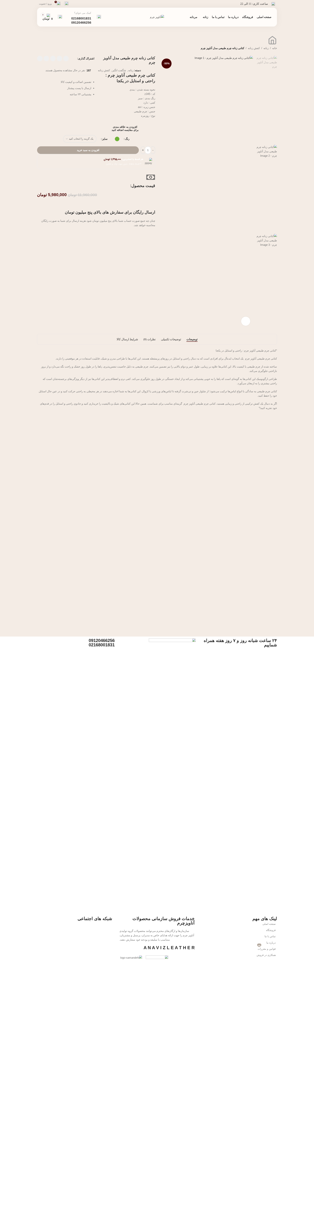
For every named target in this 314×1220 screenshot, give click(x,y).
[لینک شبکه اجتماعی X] (59, 58)
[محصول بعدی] (39, 38)
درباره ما (271, 942)
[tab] (192, 339)
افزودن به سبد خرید (88, 150)
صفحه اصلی (269, 923)
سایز (105, 138)
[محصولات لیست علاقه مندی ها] (66, 3)
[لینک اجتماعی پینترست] (53, 58)
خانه (274, 48)
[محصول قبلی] (48, 38)
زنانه (266, 48)
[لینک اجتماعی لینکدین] (46, 58)
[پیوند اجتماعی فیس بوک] (66, 58)
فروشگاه (271, 930)
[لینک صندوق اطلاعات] (86, 17)
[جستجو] (60, 17)
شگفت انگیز (119, 70)
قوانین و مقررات (267, 948)
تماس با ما (270, 936)
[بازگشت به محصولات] (43, 38)
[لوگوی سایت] (157, 16)
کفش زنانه (254, 48)
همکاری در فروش (266, 955)
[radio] (117, 139)
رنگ (127, 138)
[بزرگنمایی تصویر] (245, 321)
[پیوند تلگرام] (40, 58)
